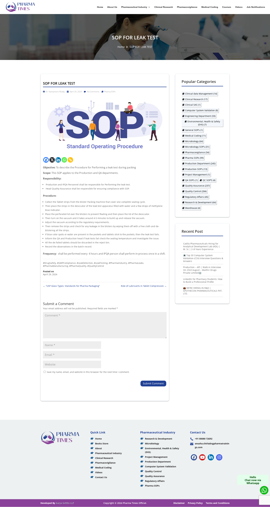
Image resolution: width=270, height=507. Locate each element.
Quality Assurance (197, 185)
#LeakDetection (85, 262)
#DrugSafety (49, 262)
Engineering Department (200, 115)
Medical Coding (209, 7)
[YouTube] (202, 457)
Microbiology (194, 141)
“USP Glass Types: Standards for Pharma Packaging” (71, 285)
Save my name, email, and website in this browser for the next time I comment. (88, 371)
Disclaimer (179, 503)
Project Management (197, 174)
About (98, 448)
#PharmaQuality (77, 265)
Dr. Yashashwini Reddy (55, 91)
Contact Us (101, 477)
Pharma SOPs (110, 91)
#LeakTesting (101, 262)
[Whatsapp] (64, 160)
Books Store (101, 443)
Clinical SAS (192, 104)
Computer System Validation (201, 110)
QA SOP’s (191, 180)
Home (100, 7)
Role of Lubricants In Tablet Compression (144, 285)
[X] (52, 160)
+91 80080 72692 (203, 438)
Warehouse (192, 207)
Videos (238, 7)
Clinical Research (163, 7)
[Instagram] (219, 457)
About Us (112, 7)
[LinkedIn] (211, 457)
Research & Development (200, 202)
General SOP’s (194, 130)
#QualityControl (95, 265)
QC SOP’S (209, 180)
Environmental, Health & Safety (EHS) (204, 123)
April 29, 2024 (75, 91)
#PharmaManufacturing (55, 265)
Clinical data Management (201, 93)
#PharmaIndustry (118, 262)
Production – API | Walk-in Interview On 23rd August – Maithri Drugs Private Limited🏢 (202, 270)
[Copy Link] (70, 160)
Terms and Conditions (218, 503)
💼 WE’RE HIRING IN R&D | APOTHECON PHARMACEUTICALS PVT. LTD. (202, 290)
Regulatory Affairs (196, 196)
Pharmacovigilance (187, 7)
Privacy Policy (195, 503)
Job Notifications (256, 7)
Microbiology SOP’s (197, 146)
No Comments (93, 91)
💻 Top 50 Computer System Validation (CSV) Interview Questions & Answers (203, 258)
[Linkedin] (58, 160)
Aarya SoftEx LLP (65, 503)
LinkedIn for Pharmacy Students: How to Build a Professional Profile (202, 280)
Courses (226, 7)
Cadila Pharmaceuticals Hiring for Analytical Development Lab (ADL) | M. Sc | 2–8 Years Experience (201, 246)
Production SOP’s (196, 169)
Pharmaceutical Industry (134, 7)
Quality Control (196, 191)
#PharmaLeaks (135, 262)
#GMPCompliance (66, 262)
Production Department (200, 163)
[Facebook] (46, 160)
